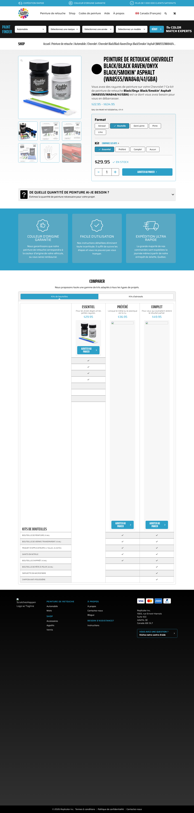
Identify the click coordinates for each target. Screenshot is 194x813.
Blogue (90, 615)
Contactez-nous (95, 610)
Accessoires (52, 621)
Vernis (50, 629)
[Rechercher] (165, 13)
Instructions (93, 625)
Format (100, 120)
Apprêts (50, 625)
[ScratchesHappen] (23, 13)
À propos (91, 606)
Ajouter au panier (146, 172)
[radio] (102, 126)
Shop (21, 44)
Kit (97, 143)
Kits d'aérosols (136, 296)
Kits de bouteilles (59, 296)
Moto (49, 610)
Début (154, 29)
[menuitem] (52, 13)
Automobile (52, 606)
